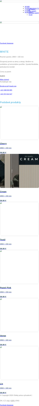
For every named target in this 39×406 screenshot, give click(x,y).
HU (8, 401)
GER (13, 401)
